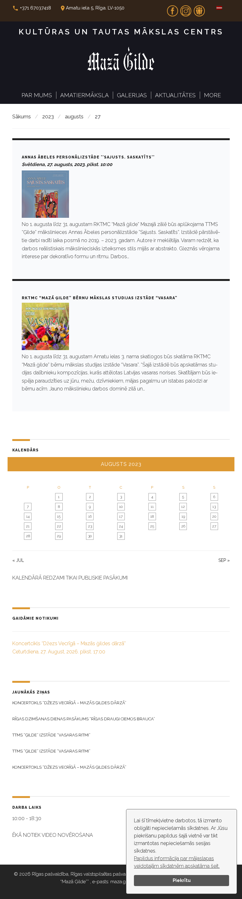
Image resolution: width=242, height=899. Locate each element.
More (212, 95)
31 (121, 536)
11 (152, 506)
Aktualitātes (175, 95)
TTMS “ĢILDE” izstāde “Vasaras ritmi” (51, 735)
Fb (172, 9)
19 (183, 516)
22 (59, 526)
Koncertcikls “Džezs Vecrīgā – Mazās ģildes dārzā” (69, 702)
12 (183, 506)
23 (90, 526)
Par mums (36, 95)
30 (90, 536)
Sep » (224, 560)
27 (214, 526)
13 (214, 506)
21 (28, 526)
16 (90, 516)
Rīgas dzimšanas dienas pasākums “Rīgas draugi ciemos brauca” (83, 719)
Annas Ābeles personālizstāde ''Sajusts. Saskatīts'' (88, 157)
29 (59, 536)
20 (214, 516)
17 (121, 516)
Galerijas (132, 95)
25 (152, 526)
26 (183, 526)
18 (152, 516)
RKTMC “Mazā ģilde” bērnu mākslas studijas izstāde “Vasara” (99, 298)
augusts (74, 117)
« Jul (18, 560)
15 (58, 516)
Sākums (21, 117)
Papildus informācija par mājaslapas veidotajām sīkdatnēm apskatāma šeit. (177, 862)
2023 (48, 117)
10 (121, 506)
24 (121, 526)
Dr (199, 9)
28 (28, 536)
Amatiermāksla (84, 95)
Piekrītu (182, 880)
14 (28, 516)
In (186, 9)
